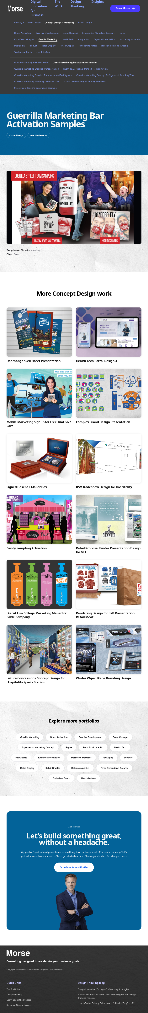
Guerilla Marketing (48, 39)
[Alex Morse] (15, 8)
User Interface (43, 52)
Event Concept (70, 33)
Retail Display (48, 45)
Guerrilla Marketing (38, 135)
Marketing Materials (129, 39)
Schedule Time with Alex (19, 1005)
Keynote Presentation (104, 39)
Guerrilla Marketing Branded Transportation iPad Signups (43, 75)
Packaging (19, 45)
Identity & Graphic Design (27, 22)
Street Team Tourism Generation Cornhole (35, 87)
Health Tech (67, 39)
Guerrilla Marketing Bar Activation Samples (75, 62)
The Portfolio (13, 989)
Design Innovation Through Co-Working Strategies (103, 989)
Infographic (83, 39)
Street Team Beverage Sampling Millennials (85, 81)
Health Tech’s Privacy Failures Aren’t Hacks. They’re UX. (106, 1003)
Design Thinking (14, 994)
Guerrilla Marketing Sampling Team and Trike (36, 81)
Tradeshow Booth (23, 52)
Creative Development (47, 33)
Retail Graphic (67, 45)
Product (33, 45)
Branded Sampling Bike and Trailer (31, 62)
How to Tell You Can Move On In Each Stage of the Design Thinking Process (107, 996)
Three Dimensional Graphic (114, 45)
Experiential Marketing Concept (98, 33)
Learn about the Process (19, 999)
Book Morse (123, 8)
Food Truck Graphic (24, 39)
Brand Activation (22, 33)
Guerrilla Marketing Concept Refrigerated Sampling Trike (105, 75)
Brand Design (85, 22)
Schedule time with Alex (74, 867)
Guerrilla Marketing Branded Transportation (36, 68)
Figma (122, 33)
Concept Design (16, 135)
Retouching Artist (88, 45)
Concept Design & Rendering (59, 22)
